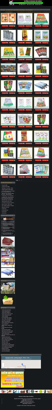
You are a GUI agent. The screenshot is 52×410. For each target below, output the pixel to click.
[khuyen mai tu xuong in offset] (12, 387)
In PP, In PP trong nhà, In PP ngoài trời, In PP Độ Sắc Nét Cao (7, 191)
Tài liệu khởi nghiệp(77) (6, 312)
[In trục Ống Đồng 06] (41, 141)
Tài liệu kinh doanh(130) (6, 309)
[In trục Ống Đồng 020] (24, 24)
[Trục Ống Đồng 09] (24, 40)
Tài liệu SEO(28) (5, 316)
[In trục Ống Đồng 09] (24, 158)
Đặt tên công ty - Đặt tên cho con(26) (6, 326)
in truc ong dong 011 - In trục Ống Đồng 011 (9, 45)
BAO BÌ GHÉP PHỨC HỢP (7, 201)
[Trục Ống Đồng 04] (8, 158)
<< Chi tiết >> (21, 388)
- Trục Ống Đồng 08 (41, 45)
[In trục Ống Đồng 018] (24, 57)
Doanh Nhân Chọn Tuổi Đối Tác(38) (6, 328)
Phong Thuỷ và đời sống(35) (7, 332)
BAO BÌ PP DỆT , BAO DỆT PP (7, 199)
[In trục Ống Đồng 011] (8, 57)
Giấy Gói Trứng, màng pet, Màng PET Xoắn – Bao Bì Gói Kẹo (7, 194)
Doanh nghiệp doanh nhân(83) (7, 322)
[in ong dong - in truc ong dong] (8, 273)
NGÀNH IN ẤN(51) (5, 348)
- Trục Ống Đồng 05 (8, 79)
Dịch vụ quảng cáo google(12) (7, 339)
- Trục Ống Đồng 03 (8, 62)
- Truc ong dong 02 (8, 163)
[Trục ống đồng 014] (41, 74)
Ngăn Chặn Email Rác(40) (7, 338)
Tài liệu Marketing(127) (6, 311)
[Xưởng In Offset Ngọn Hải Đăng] (26, 5)
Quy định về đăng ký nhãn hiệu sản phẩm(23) (8, 335)
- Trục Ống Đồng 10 (8, 12)
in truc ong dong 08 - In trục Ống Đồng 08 (41, 28)
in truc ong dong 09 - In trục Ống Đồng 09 (25, 146)
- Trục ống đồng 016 (25, 129)
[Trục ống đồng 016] (24, 141)
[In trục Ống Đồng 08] (41, 41)
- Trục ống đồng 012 (42, 79)
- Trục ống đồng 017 (25, 163)
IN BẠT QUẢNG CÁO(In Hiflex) (7, 189)
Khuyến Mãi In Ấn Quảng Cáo (6, 370)
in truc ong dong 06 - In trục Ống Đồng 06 (41, 129)
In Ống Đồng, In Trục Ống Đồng (7, 195)
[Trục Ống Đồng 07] (24, 74)
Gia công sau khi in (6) (6, 343)
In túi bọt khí (4, 213)
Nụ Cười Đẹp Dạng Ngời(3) (7, 347)
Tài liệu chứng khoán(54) (6, 315)
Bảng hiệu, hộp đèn (5, 207)
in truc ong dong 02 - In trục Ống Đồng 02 (25, 79)
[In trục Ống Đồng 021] (41, 158)
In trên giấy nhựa (5, 210)
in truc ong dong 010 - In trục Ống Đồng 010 (42, 12)
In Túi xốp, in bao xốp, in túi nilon (8, 202)
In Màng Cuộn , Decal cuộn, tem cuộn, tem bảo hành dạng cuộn (7, 198)
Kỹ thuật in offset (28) (6, 340)
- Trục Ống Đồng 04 (8, 146)
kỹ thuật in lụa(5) (5, 342)
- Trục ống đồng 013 (8, 28)
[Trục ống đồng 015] (41, 124)
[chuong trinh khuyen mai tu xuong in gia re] (8, 226)
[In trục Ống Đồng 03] (41, 175)
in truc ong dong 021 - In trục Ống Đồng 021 (42, 146)
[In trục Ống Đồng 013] (24, 108)
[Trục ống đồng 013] (8, 40)
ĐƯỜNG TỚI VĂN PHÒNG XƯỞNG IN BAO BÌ (9, 354)
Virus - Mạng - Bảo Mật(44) (7, 318)
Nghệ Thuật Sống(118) (6, 321)
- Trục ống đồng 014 (42, 62)
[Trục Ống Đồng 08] (41, 57)
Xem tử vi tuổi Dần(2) (6, 351)
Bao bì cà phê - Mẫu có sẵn (7, 204)
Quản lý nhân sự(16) (5, 333)
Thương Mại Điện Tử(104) (7, 317)
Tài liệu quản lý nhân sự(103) (7, 313)
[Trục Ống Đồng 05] (8, 91)
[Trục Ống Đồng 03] (8, 74)
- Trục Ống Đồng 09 (25, 28)
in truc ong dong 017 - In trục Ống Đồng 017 (9, 112)
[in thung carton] (8, 262)
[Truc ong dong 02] (5, 177)
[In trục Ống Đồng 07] (8, 108)
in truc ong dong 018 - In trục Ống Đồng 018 (25, 45)
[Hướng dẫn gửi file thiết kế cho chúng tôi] (8, 304)
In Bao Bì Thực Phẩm (6, 186)
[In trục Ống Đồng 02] (24, 91)
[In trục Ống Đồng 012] (41, 108)
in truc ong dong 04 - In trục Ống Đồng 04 (8, 129)
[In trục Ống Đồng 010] (41, 24)
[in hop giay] (8, 242)
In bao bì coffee (4, 185)
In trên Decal (4, 211)
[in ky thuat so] (8, 252)
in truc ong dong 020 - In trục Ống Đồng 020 (25, 12)
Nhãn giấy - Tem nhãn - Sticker (7, 188)
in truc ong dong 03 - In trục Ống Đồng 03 (41, 163)
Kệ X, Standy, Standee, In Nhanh (8, 205)
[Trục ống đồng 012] (41, 91)
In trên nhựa (4, 208)
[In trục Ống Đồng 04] (8, 141)
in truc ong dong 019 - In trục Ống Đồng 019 (25, 112)
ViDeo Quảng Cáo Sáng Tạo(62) (8, 345)
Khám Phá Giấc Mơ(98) (6, 329)
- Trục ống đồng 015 (42, 112)
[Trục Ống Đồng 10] (8, 23)
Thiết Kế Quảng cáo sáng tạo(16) (8, 344)
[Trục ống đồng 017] (21, 177)
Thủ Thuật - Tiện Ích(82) (6, 320)
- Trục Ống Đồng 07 (25, 62)
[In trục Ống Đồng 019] (21, 127)
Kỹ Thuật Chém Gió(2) (6, 349)
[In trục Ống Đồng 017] (5, 127)
